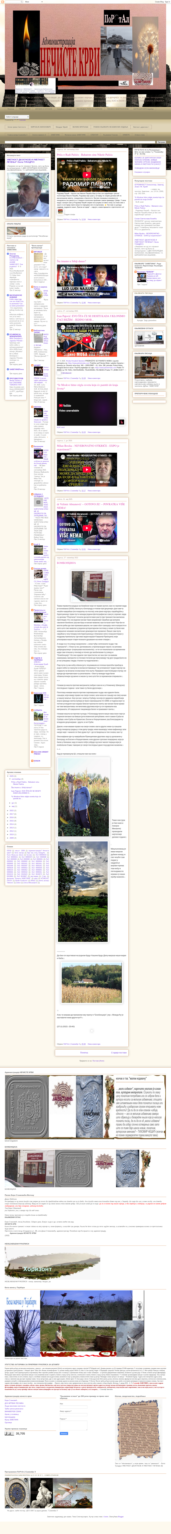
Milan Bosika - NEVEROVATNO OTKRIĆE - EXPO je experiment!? (148, 234)
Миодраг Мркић (62, 127)
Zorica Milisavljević (30, 883)
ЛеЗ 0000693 (22, 861)
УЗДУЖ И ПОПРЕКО (38, 659)
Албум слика (140, 135)
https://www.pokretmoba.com (105, 368)
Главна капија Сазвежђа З (17, 135)
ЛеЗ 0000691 (38, 859)
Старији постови (119, 1053)
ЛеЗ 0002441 (37, 863)
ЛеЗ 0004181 (37, 866)
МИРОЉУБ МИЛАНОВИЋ (41, 127)
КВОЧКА (37, 407)
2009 (12, 838)
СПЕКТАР (94, 135)
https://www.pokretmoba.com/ (79, 363)
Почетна (11, 109)
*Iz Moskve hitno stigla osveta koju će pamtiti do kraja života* (149, 198)
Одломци (8, 1422)
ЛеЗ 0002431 (22, 863)
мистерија (34, 876)
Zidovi (18, 883)
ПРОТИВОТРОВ (16, 378)
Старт (44, 876)
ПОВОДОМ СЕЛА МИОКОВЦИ (147, 168)
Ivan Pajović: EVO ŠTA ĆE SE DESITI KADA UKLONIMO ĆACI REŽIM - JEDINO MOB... (91, 317)
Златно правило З (39, 135)
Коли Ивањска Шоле (15, 855)
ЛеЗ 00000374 (27, 857)
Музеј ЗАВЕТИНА (11, 1420)
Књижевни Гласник (110, 135)
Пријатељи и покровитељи (40, 611)
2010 (12, 834)
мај (13, 806)
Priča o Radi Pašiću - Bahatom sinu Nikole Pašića (85, 154)
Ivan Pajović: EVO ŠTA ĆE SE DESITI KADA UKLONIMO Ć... (26, 792)
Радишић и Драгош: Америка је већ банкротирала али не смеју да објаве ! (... (154, 278)
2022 (12, 811)
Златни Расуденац (14, 255)
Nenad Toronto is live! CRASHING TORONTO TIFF (16, 383)
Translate (22, 120)
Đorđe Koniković (21, 880)
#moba (68, 361)
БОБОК (37, 761)
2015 (12, 821)
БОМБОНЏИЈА (66, 562)
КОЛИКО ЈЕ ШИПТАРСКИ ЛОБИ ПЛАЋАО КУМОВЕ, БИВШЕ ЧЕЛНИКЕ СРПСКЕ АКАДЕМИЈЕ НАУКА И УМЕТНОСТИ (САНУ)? (148, 161)
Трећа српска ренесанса (14, 1409)
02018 (9, 851)
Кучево (29, 855)
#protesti (82, 361)
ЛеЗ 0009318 (22, 872)
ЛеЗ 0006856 (37, 870)
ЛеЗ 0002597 (22, 866)
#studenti (74, 361)
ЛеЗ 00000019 (41, 855)
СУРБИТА (38, 710)
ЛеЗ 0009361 (37, 872)
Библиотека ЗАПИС (39, 331)
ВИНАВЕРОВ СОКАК (13, 1411)
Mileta (33, 880)
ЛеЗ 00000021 (12, 857)
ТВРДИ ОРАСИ (24, 109)
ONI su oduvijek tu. (46, 697)
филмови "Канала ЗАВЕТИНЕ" (19, 878)
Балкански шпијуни (38, 447)
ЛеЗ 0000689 (12, 859)
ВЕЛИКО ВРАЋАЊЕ (80, 127)
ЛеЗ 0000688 (41, 857)
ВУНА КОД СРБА (46, 293)
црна (36, 878)
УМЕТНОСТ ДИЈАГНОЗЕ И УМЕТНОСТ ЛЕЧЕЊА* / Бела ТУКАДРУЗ (26, 160)
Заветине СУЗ (40, 693)
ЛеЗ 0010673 (37, 874)
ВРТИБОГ (38, 252)
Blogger (120, 1517)
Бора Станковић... (11, 1400)
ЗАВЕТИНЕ (55, 135)
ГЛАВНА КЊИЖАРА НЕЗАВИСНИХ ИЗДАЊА (110, 127)
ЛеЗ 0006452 (22, 870)
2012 (12, 831)
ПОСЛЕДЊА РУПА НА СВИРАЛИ (89, 109)
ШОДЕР (37, 365)
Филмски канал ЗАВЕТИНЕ (75, 135)
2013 (12, 828)
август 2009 (20, 851)
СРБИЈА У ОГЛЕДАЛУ (39, 495)
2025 (12, 776)
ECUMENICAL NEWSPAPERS (16, 335)
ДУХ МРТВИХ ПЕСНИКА (14, 1403)
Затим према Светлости (17, 127)
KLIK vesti (61, 427)
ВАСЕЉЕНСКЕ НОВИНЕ (16, 296)
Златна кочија (40, 569)
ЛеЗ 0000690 (25, 859)
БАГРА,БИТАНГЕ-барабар (143, 109)
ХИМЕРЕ (126, 135)
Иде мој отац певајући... (36, 853)
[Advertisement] (92, 239)
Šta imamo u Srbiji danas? (71, 261)
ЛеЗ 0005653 (22, 868)
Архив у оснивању (12, 1414)
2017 (12, 814)
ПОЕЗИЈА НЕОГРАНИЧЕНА (118, 109)
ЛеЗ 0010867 (22, 876)
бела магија (19, 853)
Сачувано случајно (64, 109)
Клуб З (37, 544)
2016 (12, 817)
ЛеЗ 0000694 (37, 861)
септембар (16, 779)
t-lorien (105, 1517)
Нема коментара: (94, 219)
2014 (12, 824)
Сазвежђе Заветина (106, 1389)
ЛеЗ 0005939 (37, 868)
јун (13, 803)
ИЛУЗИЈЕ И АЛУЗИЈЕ (43, 109)
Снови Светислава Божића (146, 219)
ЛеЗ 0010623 (22, 874)
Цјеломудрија (10, 1417)
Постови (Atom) (98, 1061)
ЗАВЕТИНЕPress (17, 369)
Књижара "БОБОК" (145, 272)
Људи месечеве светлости (15, 1406)
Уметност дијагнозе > (141, 127)
